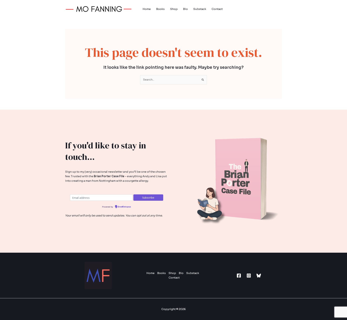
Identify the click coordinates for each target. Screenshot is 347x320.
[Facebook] (239, 275)
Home (147, 9)
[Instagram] (249, 275)
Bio (185, 9)
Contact (217, 9)
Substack (199, 9)
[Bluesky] (258, 275)
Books (160, 9)
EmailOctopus (124, 207)
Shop (174, 9)
